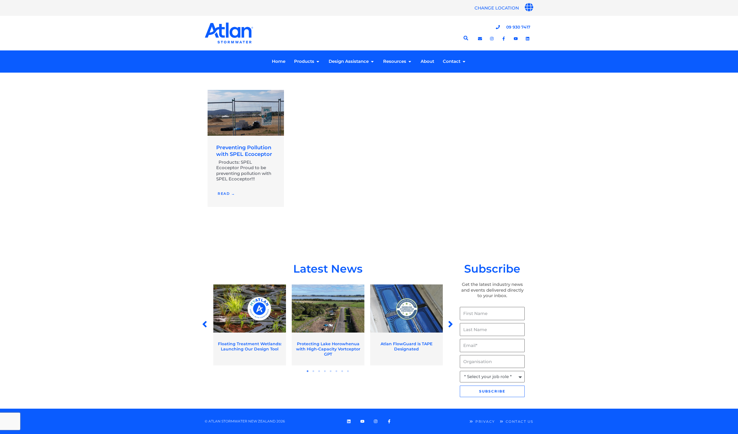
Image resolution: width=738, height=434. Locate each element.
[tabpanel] (249, 324)
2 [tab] (314, 371)
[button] (205, 324)
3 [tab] (319, 371)
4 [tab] (325, 371)
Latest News (328, 269)
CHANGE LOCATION (497, 8)
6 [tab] (337, 371)
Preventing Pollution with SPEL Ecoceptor (244, 150)
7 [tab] (342, 371)
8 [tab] (348, 371)
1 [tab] (308, 371)
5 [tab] (331, 371)
